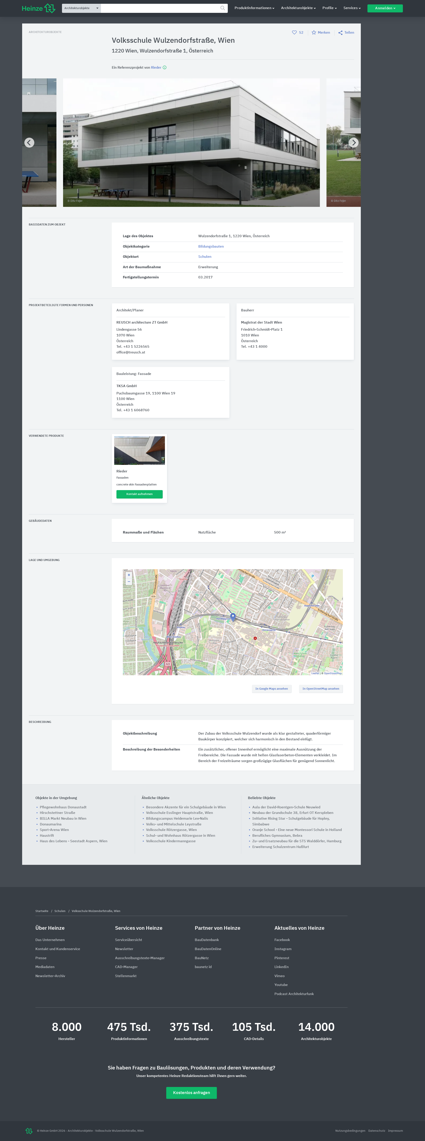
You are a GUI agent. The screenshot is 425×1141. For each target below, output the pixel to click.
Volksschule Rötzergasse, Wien (171, 830)
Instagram (283, 949)
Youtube (281, 985)
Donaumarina (51, 824)
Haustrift (47, 836)
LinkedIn (281, 967)
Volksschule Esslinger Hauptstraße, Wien (179, 813)
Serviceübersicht (128, 940)
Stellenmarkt (126, 976)
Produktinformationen (253, 8)
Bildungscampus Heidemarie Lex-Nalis (177, 819)
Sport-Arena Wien (54, 830)
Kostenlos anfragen (191, 1093)
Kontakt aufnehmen (139, 494)
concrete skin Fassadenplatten (136, 484)
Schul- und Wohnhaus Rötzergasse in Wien (180, 836)
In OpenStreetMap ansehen (321, 688)
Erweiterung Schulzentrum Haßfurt (280, 847)
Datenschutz (377, 1130)
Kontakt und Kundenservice (57, 949)
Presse (40, 958)
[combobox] (164, 8)
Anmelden (383, 8)
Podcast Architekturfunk (294, 994)
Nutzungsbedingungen (350, 1130)
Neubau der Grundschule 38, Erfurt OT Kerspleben (292, 813)
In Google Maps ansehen (271, 688)
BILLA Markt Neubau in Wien (63, 819)
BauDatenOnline (208, 949)
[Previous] (29, 142)
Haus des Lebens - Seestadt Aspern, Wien (73, 841)
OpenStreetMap (333, 673)
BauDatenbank (207, 940)
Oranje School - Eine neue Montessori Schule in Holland (297, 830)
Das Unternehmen (50, 940)
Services (351, 8)
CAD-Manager (126, 967)
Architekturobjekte (297, 8)
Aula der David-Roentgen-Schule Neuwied (286, 807)
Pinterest (281, 958)
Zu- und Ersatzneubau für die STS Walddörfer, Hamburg (297, 841)
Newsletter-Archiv (50, 976)
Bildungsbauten (211, 246)
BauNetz (202, 958)
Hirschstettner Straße (57, 813)
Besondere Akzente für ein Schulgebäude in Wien (186, 807)
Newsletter (124, 949)
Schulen (204, 257)
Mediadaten (44, 967)
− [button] (129, 581)
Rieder (156, 67)
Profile (328, 8)
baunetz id (203, 967)
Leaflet (315, 673)
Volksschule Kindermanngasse (171, 841)
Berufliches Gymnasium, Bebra (277, 836)
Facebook (282, 940)
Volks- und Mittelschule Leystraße (173, 824)
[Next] (354, 142)
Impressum (395, 1130)
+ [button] (129, 575)
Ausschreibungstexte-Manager (140, 958)
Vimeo (279, 976)
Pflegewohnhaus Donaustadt (63, 807)
